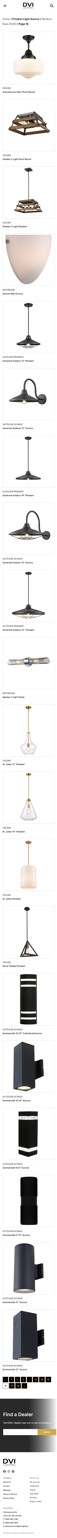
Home (6, 19)
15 (48, 1379)
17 (12, 1385)
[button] (5, 5)
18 (18, 1385)
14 (42, 1379)
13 (35, 1379)
